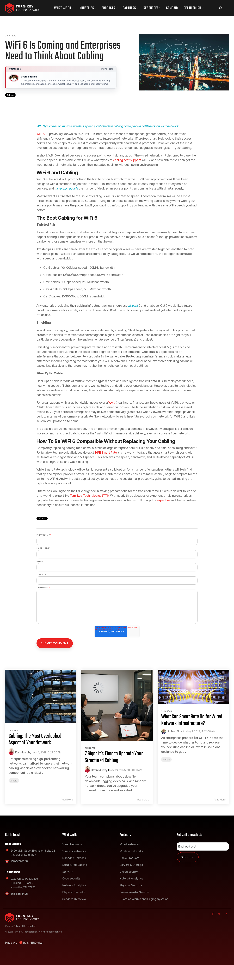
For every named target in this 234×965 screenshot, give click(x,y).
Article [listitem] (13, 780)
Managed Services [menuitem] (74, 858)
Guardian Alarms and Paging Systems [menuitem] (144, 899)
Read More (67, 799)
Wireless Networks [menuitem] (74, 851)
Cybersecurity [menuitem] (71, 878)
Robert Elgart (175, 731)
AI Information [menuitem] (29, 926)
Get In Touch (192, 8)
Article (10, 95)
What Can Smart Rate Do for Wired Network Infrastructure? (191, 720)
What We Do (62, 8)
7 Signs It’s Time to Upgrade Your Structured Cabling (114, 757)
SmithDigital (35, 942)
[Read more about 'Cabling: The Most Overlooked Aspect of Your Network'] (40, 696)
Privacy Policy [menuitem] (12, 926)
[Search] (220, 8)
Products (108, 8)
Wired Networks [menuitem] (72, 844)
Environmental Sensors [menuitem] (134, 892)
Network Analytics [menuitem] (74, 885)
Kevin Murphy (23, 752)
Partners (129, 8)
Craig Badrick (29, 76)
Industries (86, 8)
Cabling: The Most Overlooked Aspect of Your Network (35, 739)
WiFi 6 (40, 134)
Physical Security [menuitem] (73, 892)
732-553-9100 (19, 861)
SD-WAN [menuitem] (67, 871)
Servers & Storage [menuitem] (131, 864)
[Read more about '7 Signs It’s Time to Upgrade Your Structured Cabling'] (116, 705)
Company (172, 8)
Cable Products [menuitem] (129, 858)
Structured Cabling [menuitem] (74, 864)
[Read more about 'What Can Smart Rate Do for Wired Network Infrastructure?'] (193, 687)
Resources (151, 8)
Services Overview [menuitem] (74, 899)
